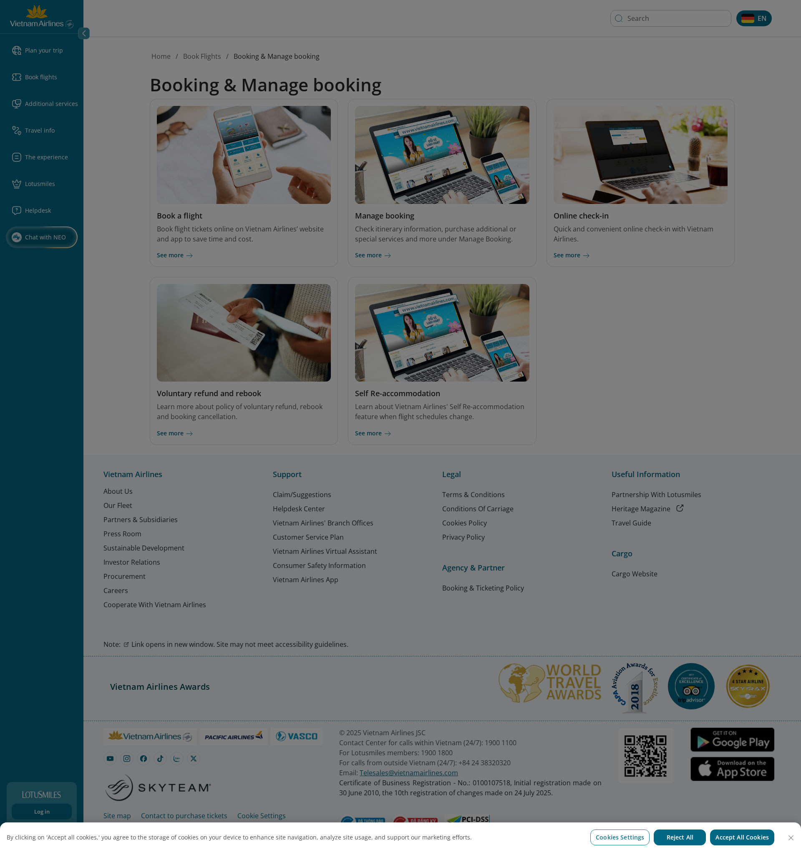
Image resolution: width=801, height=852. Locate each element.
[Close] (791, 837)
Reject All (680, 837)
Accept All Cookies (742, 837)
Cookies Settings (620, 837)
